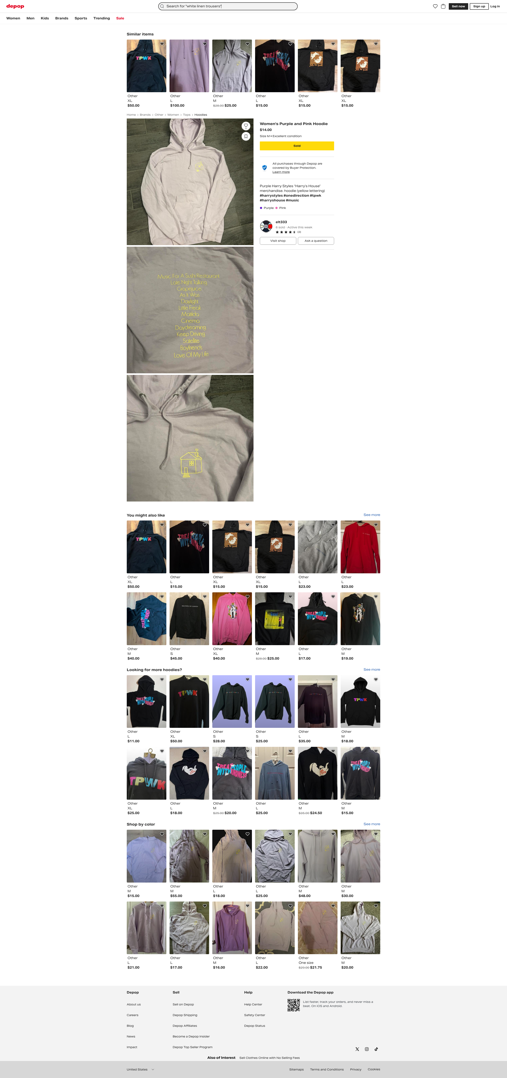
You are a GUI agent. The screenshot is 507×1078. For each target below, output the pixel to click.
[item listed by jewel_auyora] (275, 547)
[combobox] (228, 6)
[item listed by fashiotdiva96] (232, 856)
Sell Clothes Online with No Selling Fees (269, 1058)
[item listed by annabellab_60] (146, 856)
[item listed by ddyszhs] (360, 773)
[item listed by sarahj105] (189, 547)
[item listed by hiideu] (232, 701)
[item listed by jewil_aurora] (232, 547)
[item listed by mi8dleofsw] (146, 701)
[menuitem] (13, 18)
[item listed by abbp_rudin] (275, 928)
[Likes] (435, 6)
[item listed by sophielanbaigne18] (317, 773)
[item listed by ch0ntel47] (317, 856)
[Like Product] (162, 44)
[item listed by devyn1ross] (360, 701)
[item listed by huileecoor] (360, 547)
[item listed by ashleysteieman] (317, 618)
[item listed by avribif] (232, 773)
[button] (305, 232)
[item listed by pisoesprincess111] (275, 773)
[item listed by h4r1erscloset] (189, 618)
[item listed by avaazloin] (317, 928)
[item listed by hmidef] (275, 701)
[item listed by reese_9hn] (232, 928)
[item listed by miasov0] (189, 928)
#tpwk (315, 195)
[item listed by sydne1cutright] (146, 928)
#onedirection (297, 195)
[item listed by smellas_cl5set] (360, 928)
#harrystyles (272, 195)
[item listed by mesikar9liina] (317, 547)
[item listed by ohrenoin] (146, 618)
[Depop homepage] (15, 6)
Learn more (281, 172)
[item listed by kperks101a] (360, 618)
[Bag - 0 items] (443, 6)
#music (292, 200)
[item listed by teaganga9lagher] (189, 701)
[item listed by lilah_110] (146, 773)
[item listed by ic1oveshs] (146, 547)
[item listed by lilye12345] (317, 701)
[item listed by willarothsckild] (360, 856)
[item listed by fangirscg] (275, 618)
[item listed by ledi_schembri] (275, 856)
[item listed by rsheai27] (189, 856)
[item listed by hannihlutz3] (189, 773)
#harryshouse (273, 200)
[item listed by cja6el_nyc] (232, 618)
